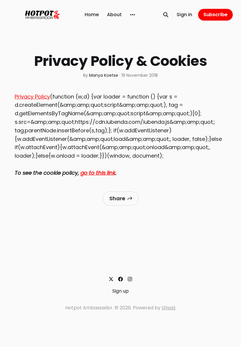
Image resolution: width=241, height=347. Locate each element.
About (114, 14)
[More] (132, 14)
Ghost (169, 307)
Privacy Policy (32, 96)
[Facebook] (120, 279)
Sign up (120, 291)
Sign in (184, 14)
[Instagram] (130, 279)
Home (92, 14)
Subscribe (215, 14)
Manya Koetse (103, 75)
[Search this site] (165, 14)
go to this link (98, 172)
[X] (111, 279)
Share (117, 198)
